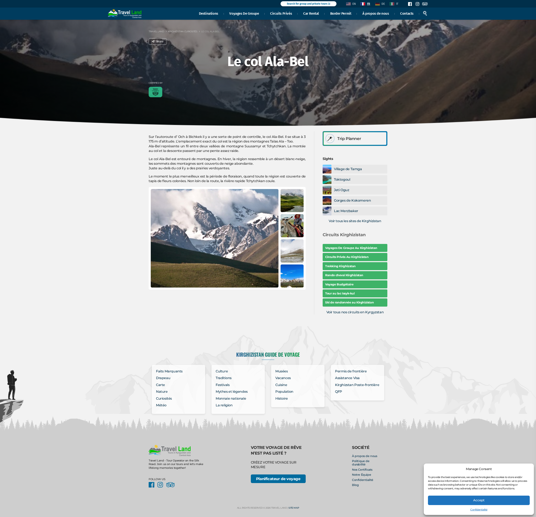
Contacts (407, 13)
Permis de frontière (351, 371)
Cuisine (281, 385)
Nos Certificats (362, 470)
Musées (281, 371)
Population (284, 392)
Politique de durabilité (360, 462)
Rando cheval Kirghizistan (344, 275)
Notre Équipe (361, 475)
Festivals (222, 385)
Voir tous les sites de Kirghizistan (355, 221)
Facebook (410, 4)
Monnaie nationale (231, 398)
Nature (162, 392)
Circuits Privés (281, 13)
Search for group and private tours (307, 3)
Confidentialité (478, 509)
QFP (338, 392)
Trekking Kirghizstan (340, 266)
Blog (355, 485)
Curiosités (164, 398)
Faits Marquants (169, 371)
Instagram (417, 4)
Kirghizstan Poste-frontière (357, 385)
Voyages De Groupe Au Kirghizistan (351, 248)
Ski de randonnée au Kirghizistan (349, 302)
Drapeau (163, 378)
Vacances (283, 378)
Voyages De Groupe (244, 13)
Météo (161, 405)
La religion (224, 405)
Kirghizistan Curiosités (182, 31)
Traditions (224, 378)
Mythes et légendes (232, 392)
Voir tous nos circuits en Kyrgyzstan (355, 312)
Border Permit (340, 13)
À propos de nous (375, 13)
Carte (160, 385)
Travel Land (156, 31)
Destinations (208, 13)
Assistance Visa (347, 378)
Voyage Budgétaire (339, 284)
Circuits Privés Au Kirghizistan (347, 257)
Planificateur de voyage (278, 479)
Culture (222, 371)
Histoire (281, 398)
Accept (478, 500)
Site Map (294, 507)
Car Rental (311, 13)
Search (425, 13)
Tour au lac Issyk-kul (340, 293)
